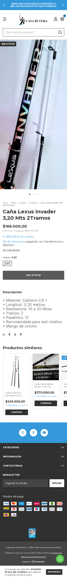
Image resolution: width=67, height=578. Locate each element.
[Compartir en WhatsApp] (4, 334)
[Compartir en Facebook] (9, 334)
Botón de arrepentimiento (33, 557)
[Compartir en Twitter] (15, 334)
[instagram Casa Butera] (22, 432)
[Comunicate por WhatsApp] (60, 559)
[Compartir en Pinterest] (21, 334)
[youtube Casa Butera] (44, 432)
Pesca (13, 203)
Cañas (22, 203)
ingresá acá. (56, 553)
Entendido (54, 572)
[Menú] (5, 19)
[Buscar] (60, 32)
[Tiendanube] (33, 562)
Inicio (5, 203)
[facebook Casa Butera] (33, 432)
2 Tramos (33, 203)
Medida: (10, 257)
